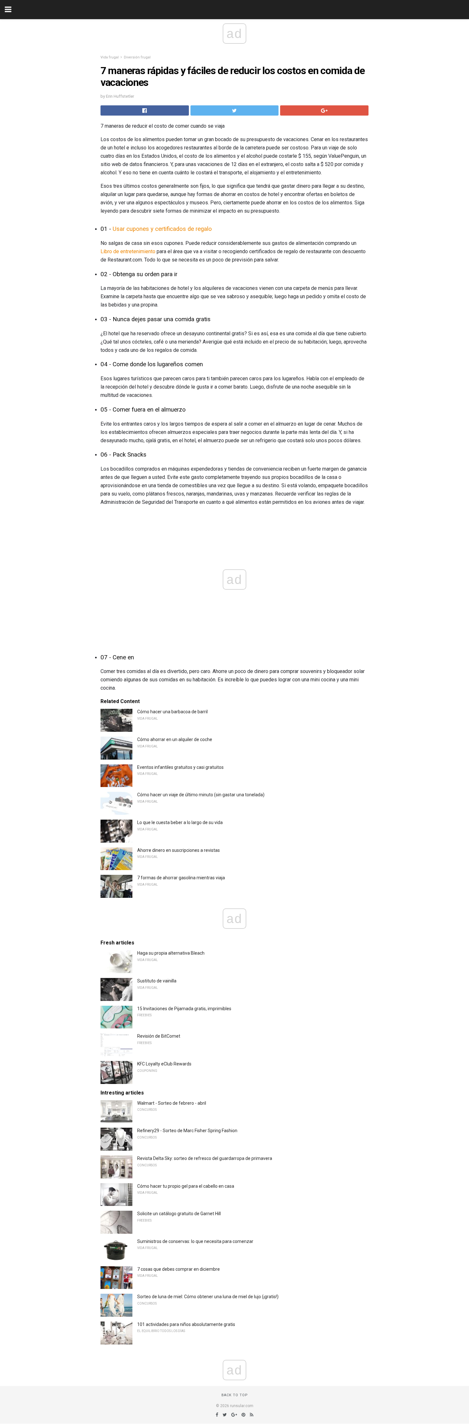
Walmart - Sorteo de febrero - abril (171, 1103)
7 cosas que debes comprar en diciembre (178, 1269)
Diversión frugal (137, 57)
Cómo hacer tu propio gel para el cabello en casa (185, 1186)
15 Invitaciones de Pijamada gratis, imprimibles (184, 1008)
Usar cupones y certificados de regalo (162, 228)
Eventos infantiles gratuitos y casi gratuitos (180, 767)
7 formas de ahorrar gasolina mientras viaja (181, 877)
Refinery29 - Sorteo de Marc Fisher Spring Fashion (187, 1130)
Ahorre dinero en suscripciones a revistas (178, 850)
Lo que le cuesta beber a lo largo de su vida (180, 822)
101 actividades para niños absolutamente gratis (186, 1324)
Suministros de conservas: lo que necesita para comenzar (195, 1241)
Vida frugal (109, 57)
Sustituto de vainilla (156, 980)
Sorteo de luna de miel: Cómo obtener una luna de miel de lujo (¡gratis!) (208, 1296)
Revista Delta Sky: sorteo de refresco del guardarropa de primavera (204, 1158)
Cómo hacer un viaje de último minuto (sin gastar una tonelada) (200, 794)
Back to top (234, 1395)
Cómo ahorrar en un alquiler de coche (174, 739)
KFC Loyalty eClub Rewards (164, 1063)
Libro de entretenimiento (127, 251)
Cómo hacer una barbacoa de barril (172, 711)
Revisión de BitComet (158, 1036)
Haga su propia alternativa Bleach (171, 953)
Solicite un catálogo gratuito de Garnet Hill (179, 1213)
